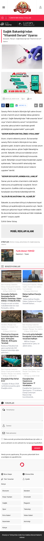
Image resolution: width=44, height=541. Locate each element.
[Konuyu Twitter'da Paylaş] (7, 105)
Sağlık (25, 287)
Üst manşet (10, 327)
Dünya (3, 287)
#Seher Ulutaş (14, 242)
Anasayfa (6, 39)
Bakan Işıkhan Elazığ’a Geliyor (32, 295)
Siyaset (30, 287)
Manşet (12, 39)
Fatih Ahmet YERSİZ (25, 251)
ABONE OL (23, 105)
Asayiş (25, 369)
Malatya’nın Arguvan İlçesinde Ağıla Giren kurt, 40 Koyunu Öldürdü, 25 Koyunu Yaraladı (10, 338)
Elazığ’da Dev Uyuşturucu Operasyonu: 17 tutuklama (29, 382)
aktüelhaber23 (24, 242)
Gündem (4, 289)
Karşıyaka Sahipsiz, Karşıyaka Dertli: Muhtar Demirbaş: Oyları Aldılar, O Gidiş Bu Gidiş (11, 297)
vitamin (3, 244)
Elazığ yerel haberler (13, 287)
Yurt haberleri (27, 289)
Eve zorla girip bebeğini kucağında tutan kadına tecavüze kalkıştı (33, 336)
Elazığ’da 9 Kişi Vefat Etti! (10, 380)
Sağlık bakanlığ (34, 242)
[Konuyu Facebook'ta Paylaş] (3, 105)
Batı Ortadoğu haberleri (9, 285)
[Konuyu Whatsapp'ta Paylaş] (12, 105)
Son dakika (17, 289)
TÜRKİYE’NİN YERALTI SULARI (20, 18)
